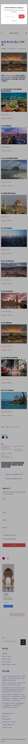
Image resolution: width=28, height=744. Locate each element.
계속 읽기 (14, 20)
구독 (22, 16)
